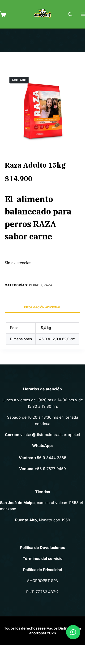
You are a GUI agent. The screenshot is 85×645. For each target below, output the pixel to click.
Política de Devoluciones (42, 547)
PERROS (35, 285)
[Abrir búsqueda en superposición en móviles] (70, 14)
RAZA (48, 285)
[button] (73, 632)
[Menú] (83, 14)
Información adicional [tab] (42, 307)
